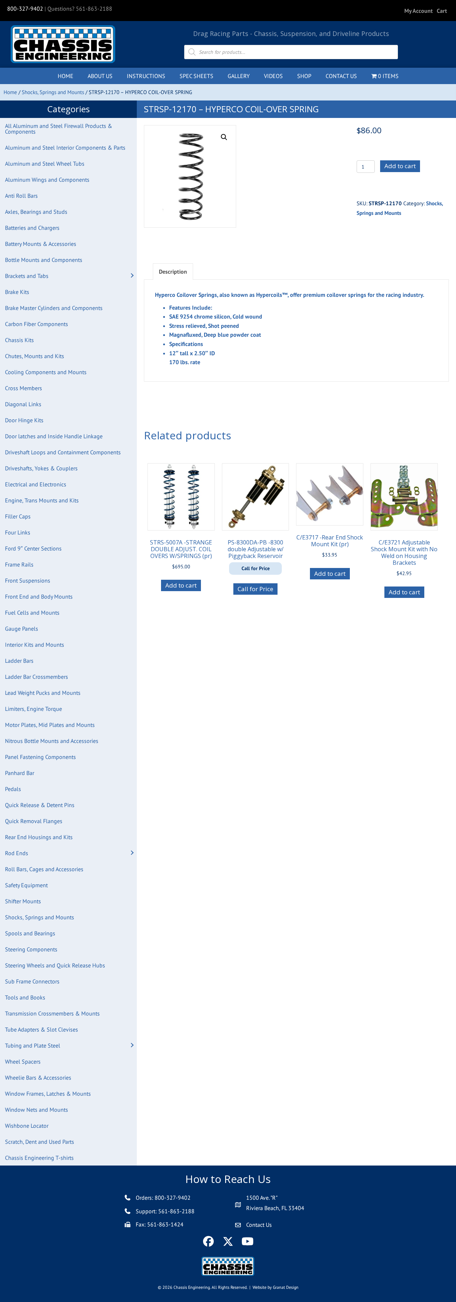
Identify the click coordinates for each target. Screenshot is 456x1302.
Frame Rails (19, 564)
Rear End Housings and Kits (39, 837)
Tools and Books (25, 997)
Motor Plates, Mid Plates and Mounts (50, 724)
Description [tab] (173, 271)
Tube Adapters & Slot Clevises (41, 1029)
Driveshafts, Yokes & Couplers (41, 468)
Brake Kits (17, 291)
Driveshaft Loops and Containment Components (63, 452)
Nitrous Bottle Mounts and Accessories (51, 740)
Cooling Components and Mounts (46, 372)
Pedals (13, 788)
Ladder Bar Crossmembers (36, 676)
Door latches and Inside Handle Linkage (54, 436)
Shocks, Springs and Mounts (53, 92)
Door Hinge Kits (24, 420)
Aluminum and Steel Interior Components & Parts (65, 147)
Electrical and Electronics (35, 484)
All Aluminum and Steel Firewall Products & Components (58, 128)
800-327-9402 (25, 8)
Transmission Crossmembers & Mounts (52, 1013)
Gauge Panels (21, 628)
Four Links (17, 532)
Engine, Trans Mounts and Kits (42, 500)
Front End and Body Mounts (39, 596)
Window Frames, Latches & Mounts (48, 1093)
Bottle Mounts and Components (43, 259)
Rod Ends (16, 853)
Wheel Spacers (23, 1061)
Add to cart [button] (181, 585)
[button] (132, 276)
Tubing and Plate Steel (32, 1045)
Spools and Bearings (30, 933)
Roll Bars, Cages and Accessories (44, 869)
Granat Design (286, 1287)
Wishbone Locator (26, 1125)
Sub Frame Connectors (32, 981)
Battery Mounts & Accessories (40, 243)
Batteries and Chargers (32, 227)
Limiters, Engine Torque (33, 708)
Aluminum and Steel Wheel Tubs (44, 163)
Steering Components (31, 949)
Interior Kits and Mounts (34, 644)
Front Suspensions (27, 580)
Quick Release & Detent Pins (39, 804)
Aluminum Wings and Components (47, 179)
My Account (418, 10)
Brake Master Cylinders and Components (54, 307)
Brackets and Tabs (26, 275)
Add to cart (400, 166)
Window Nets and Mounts (36, 1109)
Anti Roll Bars (21, 195)
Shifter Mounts (23, 901)
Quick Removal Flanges (33, 821)
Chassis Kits (19, 339)
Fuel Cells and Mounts (32, 612)
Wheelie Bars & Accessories (38, 1077)
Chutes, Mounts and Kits (34, 356)
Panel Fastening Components (40, 756)
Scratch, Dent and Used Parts (39, 1141)
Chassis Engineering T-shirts (39, 1157)
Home (10, 92)
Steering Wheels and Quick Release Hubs (55, 965)
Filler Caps (18, 516)
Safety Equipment (26, 885)
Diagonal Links (23, 404)
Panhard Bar (19, 772)
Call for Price (255, 589)
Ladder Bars (19, 660)
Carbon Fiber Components (36, 323)
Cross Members (23, 388)
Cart (442, 10)
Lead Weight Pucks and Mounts (43, 692)
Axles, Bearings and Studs (36, 211)
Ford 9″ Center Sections (33, 548)
